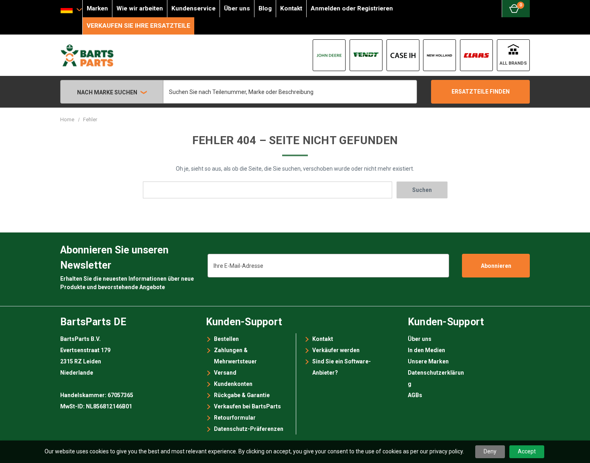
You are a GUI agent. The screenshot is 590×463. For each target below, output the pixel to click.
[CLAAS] (476, 55)
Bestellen (226, 339)
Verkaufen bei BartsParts (247, 406)
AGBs (415, 395)
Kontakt (291, 8)
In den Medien (426, 350)
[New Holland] (439, 55)
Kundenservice (193, 8)
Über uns (237, 8)
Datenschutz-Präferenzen (248, 429)
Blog (265, 8)
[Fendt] (366, 55)
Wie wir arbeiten (139, 8)
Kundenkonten (233, 384)
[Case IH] (403, 55)
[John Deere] (329, 55)
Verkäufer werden (336, 350)
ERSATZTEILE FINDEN (481, 91)
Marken (97, 8)
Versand (225, 372)
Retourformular (235, 417)
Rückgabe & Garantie (242, 395)
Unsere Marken (428, 361)
